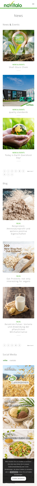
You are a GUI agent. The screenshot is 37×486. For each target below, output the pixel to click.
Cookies (21, 461)
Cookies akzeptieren (18, 478)
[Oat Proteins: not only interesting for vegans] (18, 257)
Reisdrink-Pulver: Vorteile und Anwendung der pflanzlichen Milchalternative (18, 328)
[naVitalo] (15, 4)
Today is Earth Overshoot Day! (18, 156)
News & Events (18, 64)
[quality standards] (18, 90)
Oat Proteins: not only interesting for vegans (18, 280)
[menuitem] (33, 4)
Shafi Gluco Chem (18, 67)
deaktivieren (14, 472)
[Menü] (33, 4)
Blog (18, 223)
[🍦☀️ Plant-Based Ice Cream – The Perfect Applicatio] (18, 413)
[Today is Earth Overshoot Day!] (18, 133)
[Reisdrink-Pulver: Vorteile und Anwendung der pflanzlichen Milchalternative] (18, 302)
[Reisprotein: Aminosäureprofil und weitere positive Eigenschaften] (18, 204)
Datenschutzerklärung (14, 466)
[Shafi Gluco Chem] (18, 45)
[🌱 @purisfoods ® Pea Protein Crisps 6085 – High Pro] (18, 446)
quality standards (18, 112)
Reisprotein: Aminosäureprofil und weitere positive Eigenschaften (18, 230)
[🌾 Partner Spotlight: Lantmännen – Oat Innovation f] (18, 381)
